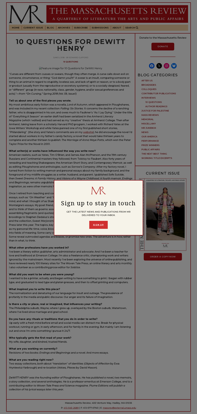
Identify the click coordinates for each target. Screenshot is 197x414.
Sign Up (98, 225)
